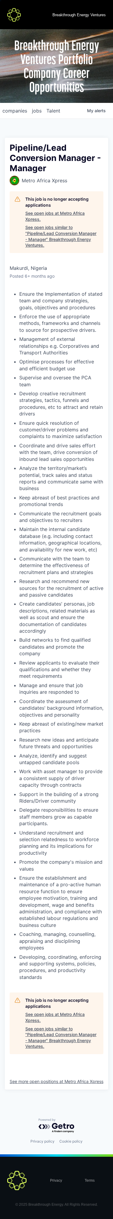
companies (14, 111)
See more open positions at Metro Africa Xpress (56, 1081)
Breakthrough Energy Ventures (79, 15)
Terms (90, 1180)
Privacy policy (42, 1141)
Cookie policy (71, 1141)
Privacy (56, 1180)
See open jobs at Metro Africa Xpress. (55, 216)
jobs (37, 111)
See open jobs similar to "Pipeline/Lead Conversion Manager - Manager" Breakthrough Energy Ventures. (60, 236)
